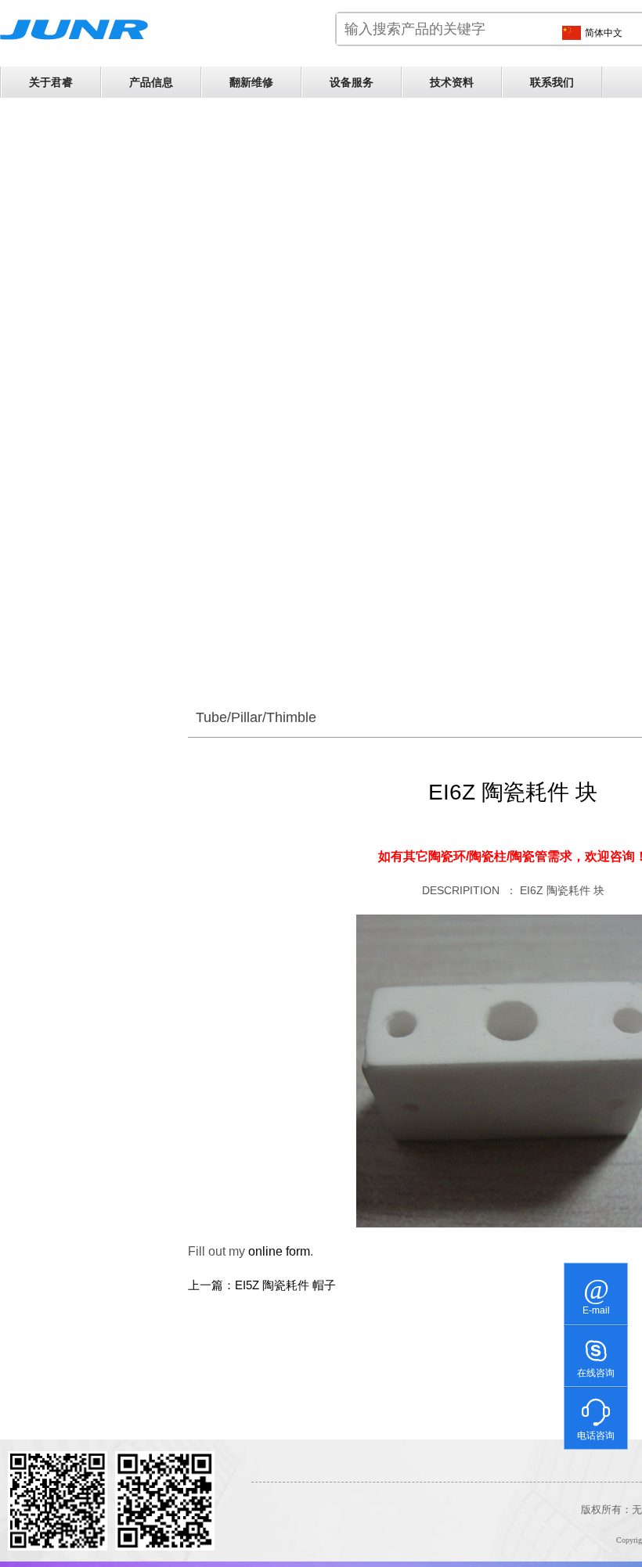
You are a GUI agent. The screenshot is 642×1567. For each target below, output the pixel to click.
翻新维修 (251, 82)
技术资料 (452, 82)
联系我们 (552, 82)
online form (279, 1251)
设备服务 (351, 82)
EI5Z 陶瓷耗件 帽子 (285, 1285)
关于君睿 (51, 82)
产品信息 (151, 82)
